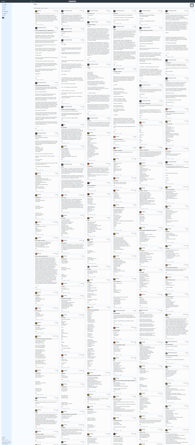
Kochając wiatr (168, 62)
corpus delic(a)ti (142, 418)
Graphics (5, 13)
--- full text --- (167, 53)
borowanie (167, 248)
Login (33, 1)
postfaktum (63, 427)
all (34, 8)
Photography (5, 11)
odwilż (114, 161)
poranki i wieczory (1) (117, 281)
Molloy (62, 166)
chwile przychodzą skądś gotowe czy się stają (147, 230)
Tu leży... (140, 87)
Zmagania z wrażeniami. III (118, 139)
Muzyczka (141, 13)
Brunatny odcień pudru (91, 185)
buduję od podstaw (116, 330)
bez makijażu (141, 272)
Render (88, 66)
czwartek (167, 408)
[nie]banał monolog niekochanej (93, 309)
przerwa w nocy (142, 432)
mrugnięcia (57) (90, 409)
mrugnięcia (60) (142, 368)
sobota (36, 412)
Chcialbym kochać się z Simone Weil (145, 30)
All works (5, 4)
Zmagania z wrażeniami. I (117, 150)
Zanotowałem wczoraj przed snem (171, 355)
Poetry (4, 6)
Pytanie (62, 13)
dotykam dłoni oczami (91, 135)
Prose (4, 7)
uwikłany (141, 125)
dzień (88, 220)
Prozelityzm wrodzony (91, 24)
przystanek (167, 208)
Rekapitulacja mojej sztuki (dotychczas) (42, 85)
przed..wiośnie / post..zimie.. (40, 240)
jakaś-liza (167, 432)
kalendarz (141, 344)
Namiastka (89, 269)
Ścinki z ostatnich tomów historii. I (171, 267)
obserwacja (89, 396)
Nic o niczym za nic (90, 13)
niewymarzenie (38, 175)
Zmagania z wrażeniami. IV (170, 111)
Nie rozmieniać (64, 127)
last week (42, 8)
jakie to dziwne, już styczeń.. (66, 298)
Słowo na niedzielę (116, 436)
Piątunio (166, 80)
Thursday (89, 120)
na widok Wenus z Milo (117, 420)
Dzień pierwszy (64, 243)
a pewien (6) (89, 436)
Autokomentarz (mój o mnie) (66, 31)
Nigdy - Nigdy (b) (38, 135)
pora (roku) (63, 218)
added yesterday (38, 8)
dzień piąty (115, 193)
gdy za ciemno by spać (117, 399)
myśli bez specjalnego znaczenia (119, 344)
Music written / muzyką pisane (144, 103)
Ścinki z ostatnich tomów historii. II (41, 256)
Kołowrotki (89, 196)
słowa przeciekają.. (64, 148)
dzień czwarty (63, 197)
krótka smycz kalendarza (169, 189)
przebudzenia (37, 295)
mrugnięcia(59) (38, 373)
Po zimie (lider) (168, 151)
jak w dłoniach (37, 325)
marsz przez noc (142, 165)
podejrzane (167, 231)
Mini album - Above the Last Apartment (68, 109)
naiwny (140, 297)
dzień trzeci (141, 214)
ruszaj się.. (167, 317)
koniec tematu (141, 250)
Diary (4, 9)
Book (4, 15)
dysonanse (63, 373)
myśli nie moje (168, 385)
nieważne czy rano (168, 123)
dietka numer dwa (116, 258)
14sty (62, 42)
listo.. (114, 236)
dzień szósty (115, 180)
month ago (45, 8)
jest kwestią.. (89, 282)
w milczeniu (37, 13)
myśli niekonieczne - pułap (170, 279)
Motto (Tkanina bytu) (169, 344)
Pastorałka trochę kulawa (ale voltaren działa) (43, 338)
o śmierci (63, 286)
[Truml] (3, 1)
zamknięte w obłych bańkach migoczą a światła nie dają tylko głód (124, 381)
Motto (36, 400)
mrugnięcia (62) (90, 241)
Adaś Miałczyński (116, 313)
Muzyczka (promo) (168, 164)
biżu (114, 360)
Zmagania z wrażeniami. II (144, 150)
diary (57, 11)
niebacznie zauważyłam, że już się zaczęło (69, 414)
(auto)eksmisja (90, 166)
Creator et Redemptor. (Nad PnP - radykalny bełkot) (44, 30)
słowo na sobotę (38, 310)
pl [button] (4, 17)
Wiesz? (114, 29)
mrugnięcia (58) (64, 386)
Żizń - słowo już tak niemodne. (118, 207)
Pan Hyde (167, 13)
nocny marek (141, 312)
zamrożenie (63, 317)
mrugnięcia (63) (38, 197)
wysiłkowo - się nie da (143, 190)
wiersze (166, 369)
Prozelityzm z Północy (117, 71)
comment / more (116, 23)
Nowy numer (115, 13)
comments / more (38, 24)
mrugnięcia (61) (64, 258)
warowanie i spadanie (169, 296)
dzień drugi (37, 224)
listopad (140, 396)
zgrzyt (62, 357)
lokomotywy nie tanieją (39, 434)
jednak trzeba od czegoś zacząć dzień (94, 375)
